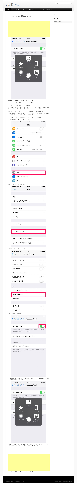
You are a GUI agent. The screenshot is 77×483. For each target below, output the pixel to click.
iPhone (8, 9)
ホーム (24, 471)
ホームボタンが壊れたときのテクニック (25, 16)
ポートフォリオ (37, 9)
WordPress (61, 481)
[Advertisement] (29, 29)
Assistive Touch (13, 471)
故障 (33, 471)
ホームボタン (28, 471)
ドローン (24, 9)
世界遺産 (17, 9)
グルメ (29, 9)
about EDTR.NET (46, 9)
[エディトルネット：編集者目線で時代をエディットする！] (13, 4)
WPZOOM (70, 481)
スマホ (20, 471)
